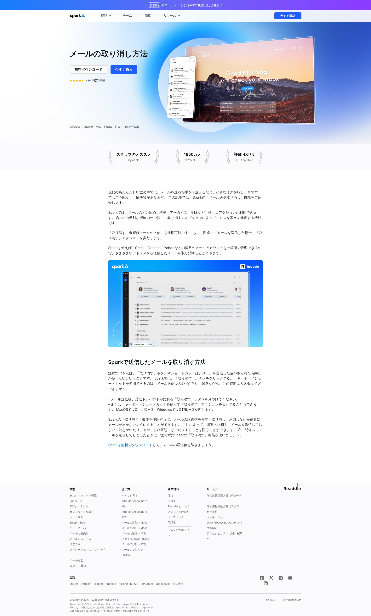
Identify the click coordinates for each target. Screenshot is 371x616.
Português (146, 583)
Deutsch (86, 583)
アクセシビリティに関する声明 (224, 536)
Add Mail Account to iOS (134, 514)
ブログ (172, 500)
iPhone (108, 126)
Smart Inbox (77, 522)
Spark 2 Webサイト (178, 532)
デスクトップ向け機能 (83, 495)
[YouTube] (290, 578)
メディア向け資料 (178, 511)
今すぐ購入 (288, 16)
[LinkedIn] (265, 583)
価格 (170, 495)
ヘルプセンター (177, 517)
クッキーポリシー (217, 517)
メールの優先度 (79, 533)
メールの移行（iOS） (135, 544)
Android (88, 126)
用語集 (172, 522)
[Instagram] (280, 578)
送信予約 (75, 544)
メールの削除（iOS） (135, 533)
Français (111, 583)
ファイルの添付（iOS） (136, 538)
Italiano (123, 583)
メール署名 (76, 560)
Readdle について (179, 506)
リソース (170, 15)
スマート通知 (78, 565)
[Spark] (85, 16)
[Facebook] (262, 578)
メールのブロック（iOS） (132, 552)
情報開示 (212, 528)
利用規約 (212, 511)
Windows (75, 126)
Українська (163, 583)
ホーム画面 (76, 517)
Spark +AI (76, 500)
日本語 (134, 583)
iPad (117, 126)
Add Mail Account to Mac (134, 503)
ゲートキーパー (79, 528)
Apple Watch (131, 126)
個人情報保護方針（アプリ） (224, 506)
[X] (271, 578)
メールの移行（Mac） (135, 528)
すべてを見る (130, 495)
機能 (104, 15)
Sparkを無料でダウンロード (130, 445)
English (74, 583)
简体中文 (178, 583)
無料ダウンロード (88, 69)
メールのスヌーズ (80, 538)
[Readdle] (292, 486)
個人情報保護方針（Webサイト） (224, 498)
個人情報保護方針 (292, 599)
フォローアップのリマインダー (87, 552)
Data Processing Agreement (224, 522)
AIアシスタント (79, 506)
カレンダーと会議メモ (83, 511)
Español (98, 583)
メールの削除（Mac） (135, 522)
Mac (98, 126)
